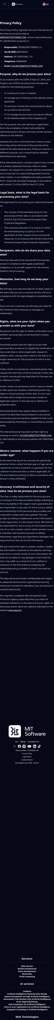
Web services (27, 966)
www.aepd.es (14, 610)
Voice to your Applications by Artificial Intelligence (27, 1007)
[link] (17, 4)
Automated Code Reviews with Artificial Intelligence (27, 999)
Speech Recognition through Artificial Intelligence (27, 996)
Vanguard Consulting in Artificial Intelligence (27, 1009)
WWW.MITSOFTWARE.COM (13, 37)
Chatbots (27, 991)
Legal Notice (27, 757)
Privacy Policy (27, 754)
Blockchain (27, 974)
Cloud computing (27, 976)
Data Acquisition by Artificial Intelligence (27, 1004)
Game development (27, 971)
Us (16, 741)
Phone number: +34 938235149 (27, 750)
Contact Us (33, 741)
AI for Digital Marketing (27, 1001)
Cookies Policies (27, 760)
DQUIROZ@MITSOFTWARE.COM (27, 66)
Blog (23, 741)
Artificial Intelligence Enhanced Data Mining (27, 994)
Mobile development (27, 968)
